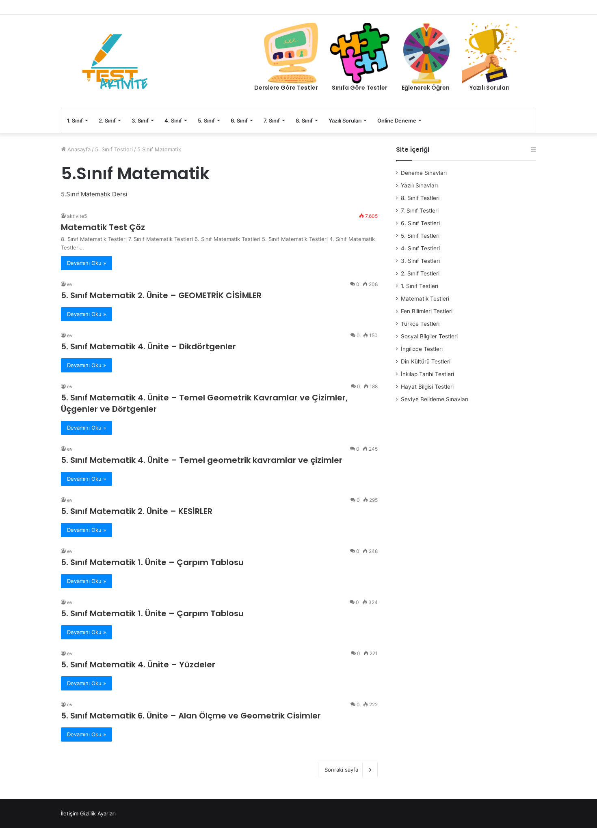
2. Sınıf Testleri (420, 273)
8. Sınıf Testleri (420, 198)
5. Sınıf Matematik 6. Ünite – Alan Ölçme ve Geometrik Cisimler (191, 715)
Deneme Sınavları (424, 173)
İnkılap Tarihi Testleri (427, 374)
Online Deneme (396, 120)
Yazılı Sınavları (419, 185)
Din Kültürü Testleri (425, 361)
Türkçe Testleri (420, 323)
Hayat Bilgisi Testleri (427, 386)
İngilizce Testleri (422, 349)
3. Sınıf (140, 120)
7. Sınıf (272, 120)
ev (70, 284)
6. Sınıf (239, 120)
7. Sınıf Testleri (420, 210)
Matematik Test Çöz (103, 227)
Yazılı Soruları (345, 120)
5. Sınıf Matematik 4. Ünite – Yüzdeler (138, 664)
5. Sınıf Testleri (114, 149)
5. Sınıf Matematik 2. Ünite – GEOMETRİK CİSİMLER (161, 295)
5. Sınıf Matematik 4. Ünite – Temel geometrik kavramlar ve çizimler (201, 460)
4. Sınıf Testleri (420, 248)
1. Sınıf (75, 120)
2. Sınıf (107, 120)
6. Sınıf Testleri (420, 223)
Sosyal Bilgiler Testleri (429, 336)
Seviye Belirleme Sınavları (434, 399)
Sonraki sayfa (341, 769)
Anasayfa (78, 149)
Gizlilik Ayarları (98, 813)
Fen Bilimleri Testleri (426, 311)
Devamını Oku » (86, 263)
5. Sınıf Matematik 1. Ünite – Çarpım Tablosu (152, 562)
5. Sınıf (206, 120)
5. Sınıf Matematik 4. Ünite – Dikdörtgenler (148, 346)
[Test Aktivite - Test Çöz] (115, 61)
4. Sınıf (173, 120)
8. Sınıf (304, 120)
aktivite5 (77, 216)
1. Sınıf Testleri (419, 286)
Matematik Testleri (425, 298)
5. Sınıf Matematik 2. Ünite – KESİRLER (136, 511)
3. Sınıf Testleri (420, 261)
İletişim (69, 813)
